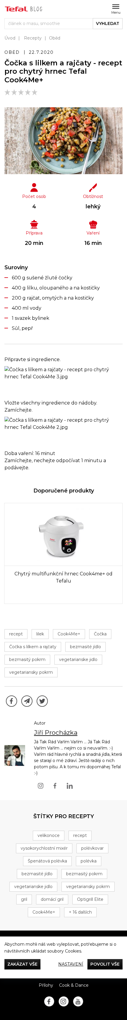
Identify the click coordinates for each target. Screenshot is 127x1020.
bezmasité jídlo (85, 646)
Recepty (33, 38)
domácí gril (52, 899)
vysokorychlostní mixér (44, 848)
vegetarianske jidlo (78, 659)
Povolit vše (105, 964)
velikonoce (49, 835)
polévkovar (92, 848)
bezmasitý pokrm (27, 659)
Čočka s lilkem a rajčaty (32, 646)
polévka (89, 861)
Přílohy (46, 985)
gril (24, 899)
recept (16, 634)
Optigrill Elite (90, 899)
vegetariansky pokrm (31, 672)
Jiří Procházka (55, 732)
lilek (40, 634)
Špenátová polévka (47, 861)
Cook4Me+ (69, 634)
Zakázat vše (22, 964)
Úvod (9, 38)
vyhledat (107, 23)
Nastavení (70, 964)
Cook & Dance (74, 985)
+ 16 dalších (80, 912)
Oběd (54, 38)
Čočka (100, 634)
